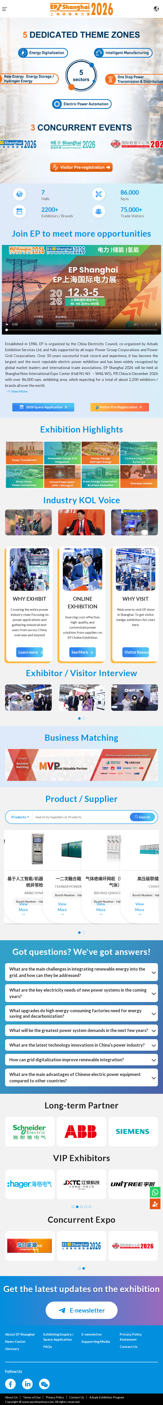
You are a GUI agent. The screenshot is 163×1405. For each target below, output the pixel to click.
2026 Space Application (44, 407)
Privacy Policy (55, 1397)
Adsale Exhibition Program (106, 1397)
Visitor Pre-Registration (118, 407)
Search (144, 817)
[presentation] (4, 99)
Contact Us (76, 1397)
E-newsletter (87, 1310)
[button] (155, 1192)
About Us (11, 1397)
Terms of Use (32, 1397)
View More (18, 391)
